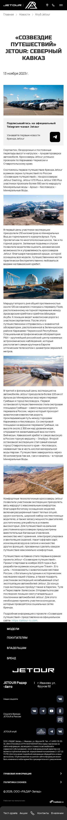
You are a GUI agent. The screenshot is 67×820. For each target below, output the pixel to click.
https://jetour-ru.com (24, 620)
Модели (13, 629)
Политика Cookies (14, 782)
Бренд (11, 658)
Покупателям (17, 638)
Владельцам (16, 648)
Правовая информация (17, 773)
